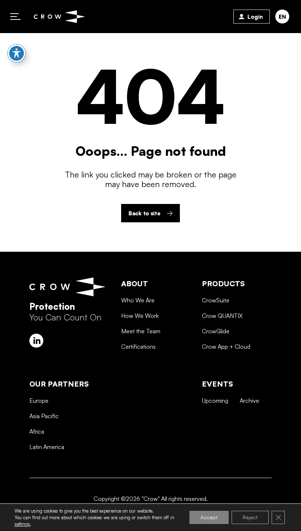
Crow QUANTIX (222, 315)
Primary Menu (15, 16)
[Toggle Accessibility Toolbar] (16, 53)
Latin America (46, 447)
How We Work (140, 315)
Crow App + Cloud (226, 346)
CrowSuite (215, 300)
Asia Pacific (44, 416)
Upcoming (215, 400)
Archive (249, 400)
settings (22, 524)
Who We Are (138, 300)
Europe (38, 400)
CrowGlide (215, 331)
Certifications (138, 346)
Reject (250, 517)
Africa (36, 431)
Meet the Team (140, 331)
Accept (209, 517)
